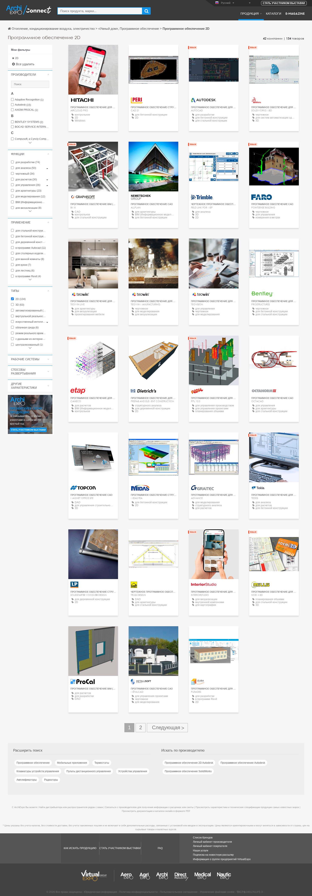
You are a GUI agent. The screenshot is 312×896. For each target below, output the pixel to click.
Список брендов (202, 837)
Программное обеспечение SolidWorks (188, 771)
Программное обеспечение (33, 762)
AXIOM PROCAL (26, 110)
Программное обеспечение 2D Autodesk (189, 762)
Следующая (167, 728)
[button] (30, 74)
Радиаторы (51, 779)
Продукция (249, 13)
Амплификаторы (27, 779)
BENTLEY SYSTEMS (29, 122)
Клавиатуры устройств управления (38, 771)
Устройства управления (132, 771)
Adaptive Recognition (29, 99)
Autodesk (23, 104)
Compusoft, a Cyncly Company (32, 139)
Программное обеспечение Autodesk (243, 762)
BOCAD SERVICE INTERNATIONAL (32, 127)
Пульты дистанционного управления (88, 771)
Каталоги (273, 13)
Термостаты (101, 762)
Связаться (93, 52)
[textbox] (99, 11)
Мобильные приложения (72, 762)
